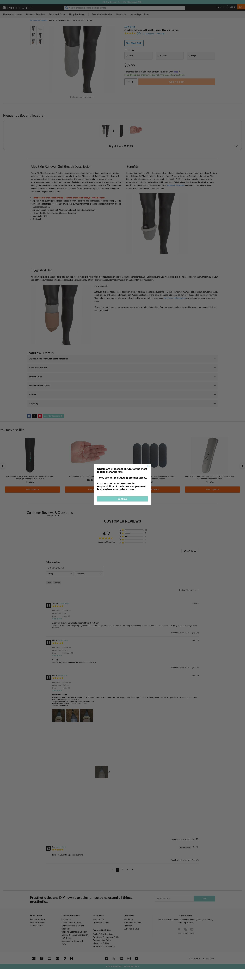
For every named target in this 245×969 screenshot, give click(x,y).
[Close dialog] (149, 466)
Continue (122, 499)
